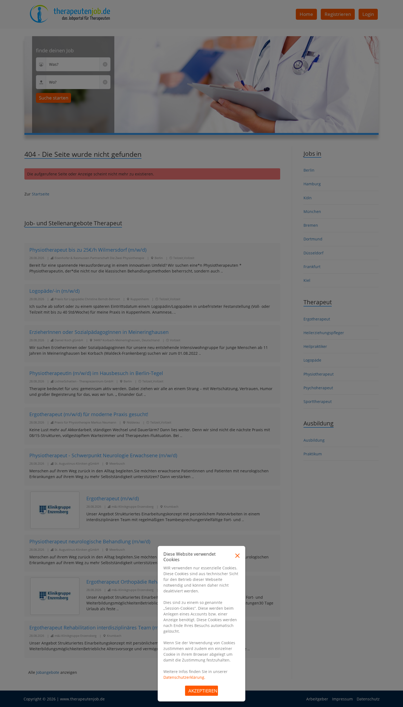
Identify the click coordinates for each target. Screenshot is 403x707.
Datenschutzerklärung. (184, 677)
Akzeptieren (202, 691)
